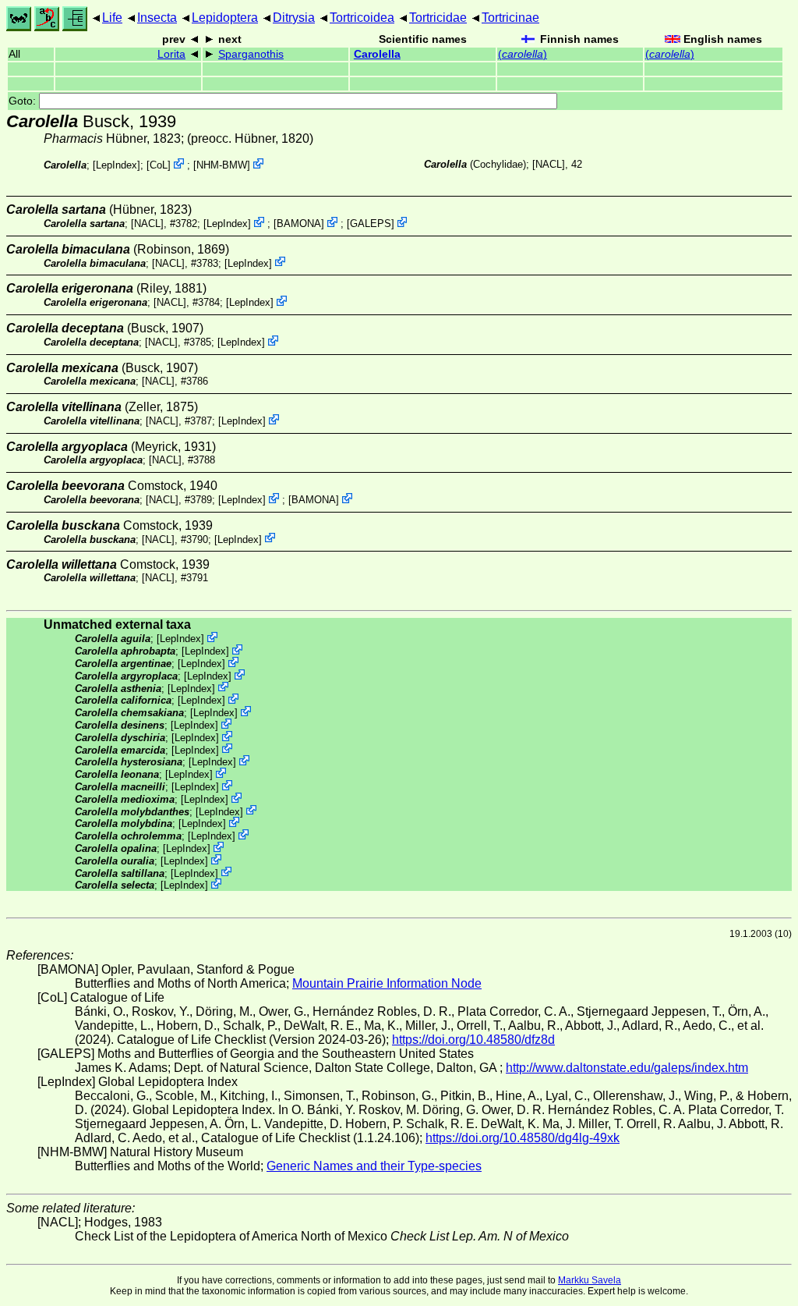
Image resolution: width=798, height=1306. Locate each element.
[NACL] (548, 164)
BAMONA (299, 223)
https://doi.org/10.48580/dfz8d (473, 1039)
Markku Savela (589, 1280)
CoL (159, 165)
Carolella (377, 54)
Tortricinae (510, 17)
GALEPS (370, 223)
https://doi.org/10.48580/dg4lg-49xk (522, 1138)
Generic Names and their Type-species (374, 1166)
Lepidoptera (225, 17)
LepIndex (116, 165)
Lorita (171, 54)
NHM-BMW (221, 165)
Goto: (24, 101)
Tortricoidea (362, 17)
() (522, 54)
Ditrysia (294, 17)
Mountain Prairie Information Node (387, 983)
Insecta (157, 17)
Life (112, 17)
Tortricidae (438, 17)
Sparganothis (251, 54)
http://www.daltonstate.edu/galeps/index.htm (627, 1067)
